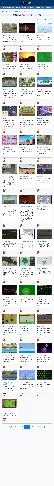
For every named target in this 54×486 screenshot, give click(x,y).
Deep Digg (6, 64)
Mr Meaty (23, 326)
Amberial (40, 297)
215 (22, 427)
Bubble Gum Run (8, 147)
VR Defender (6, 297)
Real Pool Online (8, 411)
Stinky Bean (23, 89)
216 (27, 427)
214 (16, 427)
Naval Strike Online (26, 355)
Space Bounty (41, 242)
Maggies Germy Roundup (7, 383)
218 (38, 427)
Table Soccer (41, 64)
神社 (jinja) (23, 118)
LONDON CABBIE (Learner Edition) (8, 177)
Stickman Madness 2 (26, 242)
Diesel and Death (25, 64)
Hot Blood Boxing (8, 89)
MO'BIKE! (23, 147)
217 (32, 427)
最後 (43, 427)
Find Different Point (43, 207)
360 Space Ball (41, 382)
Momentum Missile (26, 207)
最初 (10, 427)
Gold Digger (41, 326)
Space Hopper (41, 355)
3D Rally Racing (24, 176)
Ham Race (40, 89)
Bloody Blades (24, 35)
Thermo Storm (7, 268)
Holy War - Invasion (9, 326)
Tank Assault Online (9, 355)
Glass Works (6, 35)
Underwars (40, 35)
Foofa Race (6, 118)
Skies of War (6, 242)
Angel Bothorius (42, 268)
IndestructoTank (25, 382)
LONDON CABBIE (42, 147)
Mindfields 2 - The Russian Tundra (25, 269)
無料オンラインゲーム (7, 12)
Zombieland (41, 176)
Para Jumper (24, 297)
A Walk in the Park (8, 207)
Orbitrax (39, 118)
